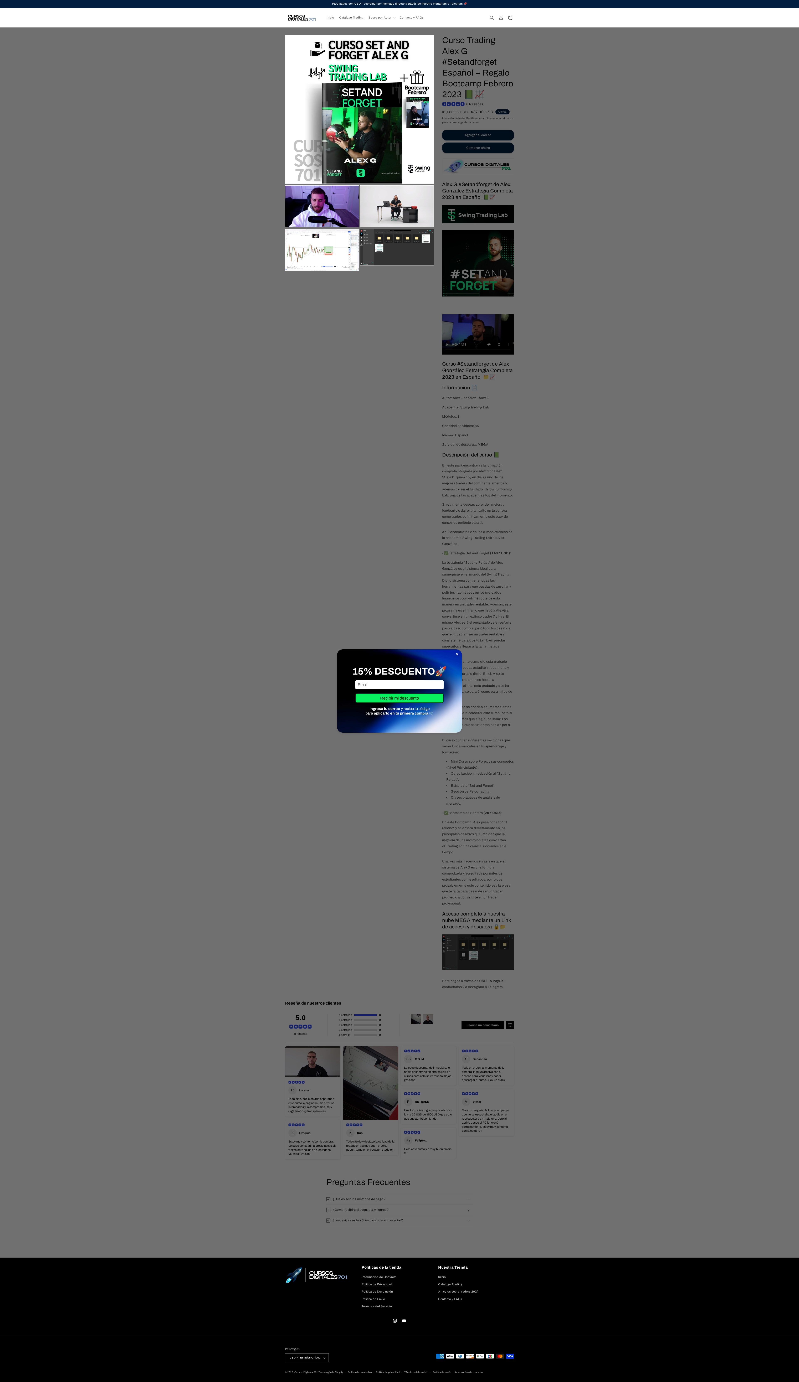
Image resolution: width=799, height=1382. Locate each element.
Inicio (442, 1277)
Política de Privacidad (377, 1284)
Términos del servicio (416, 1372)
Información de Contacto (379, 1277)
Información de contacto (469, 1372)
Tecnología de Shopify (331, 1372)
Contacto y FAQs (450, 1299)
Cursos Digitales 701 (306, 1372)
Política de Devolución (377, 1291)
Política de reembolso (360, 1372)
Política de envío (442, 1372)
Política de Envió (373, 1299)
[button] (381, 17)
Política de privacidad (388, 1372)
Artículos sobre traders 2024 (458, 1291)
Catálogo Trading (450, 1284)
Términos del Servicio (377, 1306)
